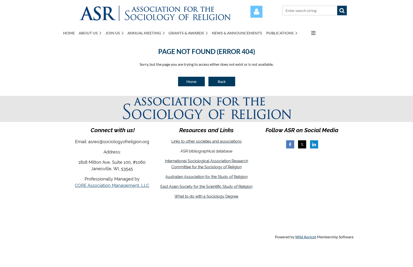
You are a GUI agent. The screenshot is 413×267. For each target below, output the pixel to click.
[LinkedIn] (314, 144)
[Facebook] (290, 144)
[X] (302, 144)
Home (191, 81)
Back (222, 81)
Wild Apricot (305, 236)
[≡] (308, 33)
